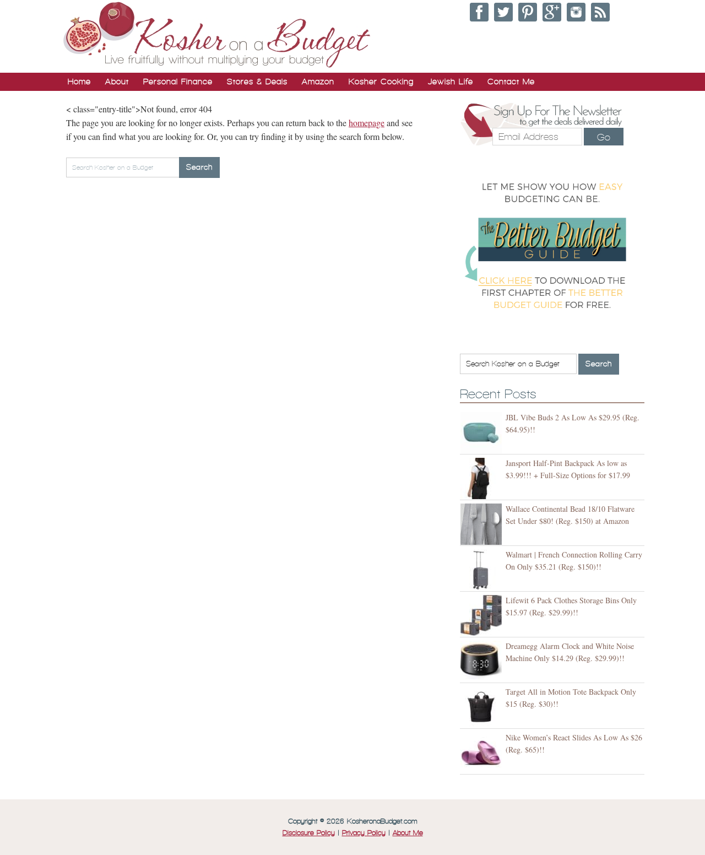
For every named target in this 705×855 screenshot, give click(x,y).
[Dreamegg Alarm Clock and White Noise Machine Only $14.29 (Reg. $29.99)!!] (483, 661)
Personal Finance (178, 81)
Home (79, 81)
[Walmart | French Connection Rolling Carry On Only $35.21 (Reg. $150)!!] (483, 570)
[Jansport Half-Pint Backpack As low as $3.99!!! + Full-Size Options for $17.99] (483, 478)
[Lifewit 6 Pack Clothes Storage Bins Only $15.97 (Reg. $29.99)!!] (483, 615)
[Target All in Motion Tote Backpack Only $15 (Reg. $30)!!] (483, 707)
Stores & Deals (257, 81)
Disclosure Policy (309, 833)
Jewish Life (450, 81)
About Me (408, 833)
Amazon (318, 81)
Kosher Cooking (381, 81)
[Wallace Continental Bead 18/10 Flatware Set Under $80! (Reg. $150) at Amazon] (483, 524)
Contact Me (511, 81)
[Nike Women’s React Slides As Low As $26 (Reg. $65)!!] (483, 753)
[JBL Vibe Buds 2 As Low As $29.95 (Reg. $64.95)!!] (483, 433)
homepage (366, 122)
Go (603, 137)
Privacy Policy (364, 833)
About (117, 81)
